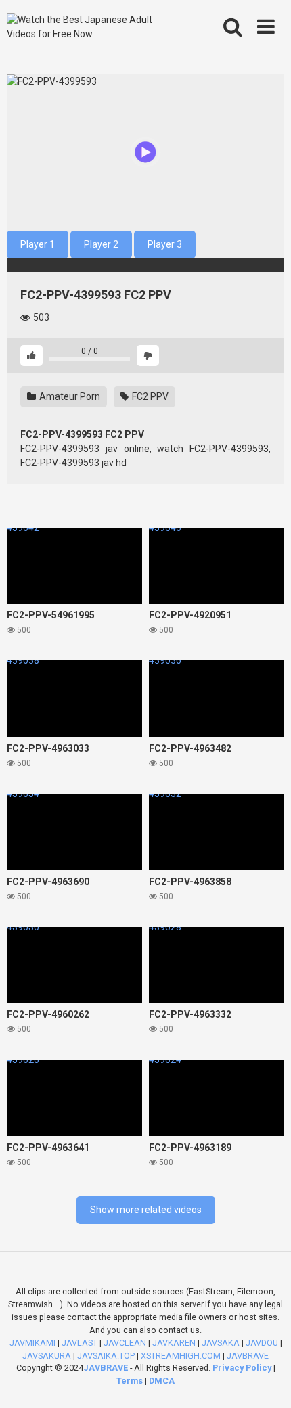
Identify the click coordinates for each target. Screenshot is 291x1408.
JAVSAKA (221, 1343)
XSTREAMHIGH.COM (181, 1355)
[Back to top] (266, 1380)
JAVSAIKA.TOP (106, 1355)
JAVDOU (262, 1343)
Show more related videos (146, 1209)
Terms (130, 1381)
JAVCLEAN (125, 1343)
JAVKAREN (174, 1343)
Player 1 (37, 244)
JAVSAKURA (46, 1355)
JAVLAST (79, 1343)
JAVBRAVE (248, 1355)
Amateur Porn (68, 396)
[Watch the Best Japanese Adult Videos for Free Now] (90, 27)
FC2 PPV (149, 396)
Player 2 (101, 244)
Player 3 (165, 244)
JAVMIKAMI (32, 1343)
